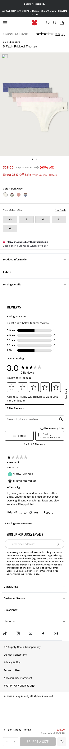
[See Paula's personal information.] (17, 467)
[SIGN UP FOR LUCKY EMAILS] (56, 544)
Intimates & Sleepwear (16, 33)
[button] (48, 23)
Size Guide (60, 210)
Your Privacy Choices (16, 685)
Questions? (10, 610)
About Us (9, 621)
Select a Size (38, 741)
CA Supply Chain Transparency (22, 647)
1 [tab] (32, 14)
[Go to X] (30, 633)
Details (35, 10)
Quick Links (11, 587)
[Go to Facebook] (43, 633)
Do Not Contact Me (15, 654)
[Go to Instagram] (18, 633)
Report (48, 512)
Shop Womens (48, 10)
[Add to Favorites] (61, 741)
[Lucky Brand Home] (35, 23)
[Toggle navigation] (5, 22)
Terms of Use (45, 570)
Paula (10, 467)
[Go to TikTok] (5, 633)
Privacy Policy (32, 573)
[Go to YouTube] (56, 633)
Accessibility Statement (18, 678)
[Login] (54, 22)
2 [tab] (36, 14)
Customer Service (14, 598)
